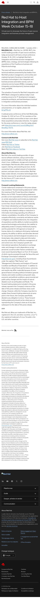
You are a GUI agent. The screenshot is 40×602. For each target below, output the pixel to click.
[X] (17, 482)
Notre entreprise (7, 531)
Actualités (4, 545)
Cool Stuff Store (25, 576)
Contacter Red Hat (7, 574)
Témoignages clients (8, 538)
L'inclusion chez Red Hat (8, 576)
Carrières (23, 569)
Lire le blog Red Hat (26, 574)
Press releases (6, 12)
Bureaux (23, 571)
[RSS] (15, 330)
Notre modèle (6, 534)
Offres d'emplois (26, 542)
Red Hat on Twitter (13, 145)
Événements (5, 571)
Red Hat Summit (6, 578)
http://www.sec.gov (8, 259)
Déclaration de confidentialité (9, 588)
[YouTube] (7, 482)
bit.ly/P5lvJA (6, 110)
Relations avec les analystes (10, 542)
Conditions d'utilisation (27, 588)
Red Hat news (13, 140)
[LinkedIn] (3, 482)
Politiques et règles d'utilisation (10, 591)
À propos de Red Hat (7, 569)
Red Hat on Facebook (12, 147)
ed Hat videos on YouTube (16, 149)
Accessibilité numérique (27, 591)
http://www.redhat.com (9, 134)
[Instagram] (21, 482)
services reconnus (12, 526)
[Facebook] (12, 482)
